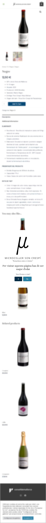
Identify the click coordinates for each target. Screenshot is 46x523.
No (27, 279)
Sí (18, 279)
